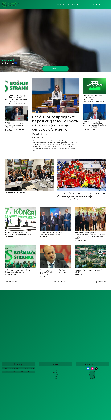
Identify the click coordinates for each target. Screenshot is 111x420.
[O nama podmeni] (68, 4)
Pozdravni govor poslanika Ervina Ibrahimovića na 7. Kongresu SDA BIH (18, 233)
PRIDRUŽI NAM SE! (55, 69)
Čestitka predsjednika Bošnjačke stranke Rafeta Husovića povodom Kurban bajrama (53, 272)
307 (60, 282)
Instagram (92, 375)
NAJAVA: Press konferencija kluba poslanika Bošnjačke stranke (93, 97)
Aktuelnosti (9, 103)
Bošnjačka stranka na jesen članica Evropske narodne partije (18, 271)
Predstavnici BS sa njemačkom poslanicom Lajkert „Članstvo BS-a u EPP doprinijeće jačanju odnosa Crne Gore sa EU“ (90, 235)
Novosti (21, 129)
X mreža (92, 378)
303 (50, 282)
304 (52, 282)
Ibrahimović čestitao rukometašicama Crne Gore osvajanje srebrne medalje (81, 195)
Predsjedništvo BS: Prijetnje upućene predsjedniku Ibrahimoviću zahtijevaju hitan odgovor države (16, 98)
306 (58, 282)
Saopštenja (22, 103)
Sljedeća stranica (100, 282)
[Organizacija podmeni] (87, 4)
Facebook (92, 372)
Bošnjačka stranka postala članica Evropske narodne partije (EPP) (52, 233)
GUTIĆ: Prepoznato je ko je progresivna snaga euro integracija (15, 125)
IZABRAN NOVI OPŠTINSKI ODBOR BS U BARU (88, 271)
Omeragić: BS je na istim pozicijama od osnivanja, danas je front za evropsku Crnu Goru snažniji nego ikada (94, 124)
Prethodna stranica (11, 282)
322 (64, 282)
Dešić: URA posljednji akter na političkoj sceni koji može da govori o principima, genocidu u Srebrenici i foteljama (55, 125)
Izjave (16, 103)
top (47, 236)
